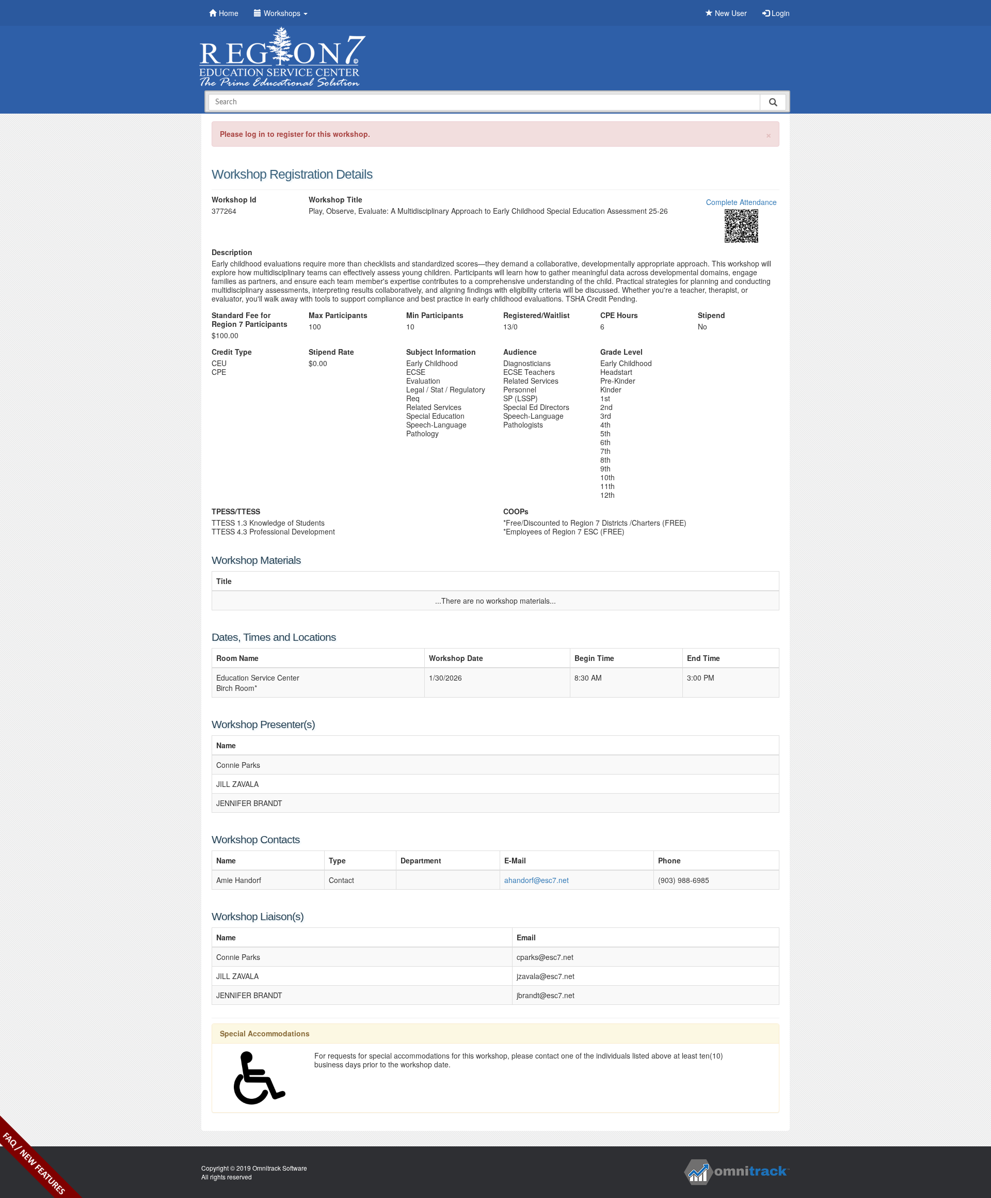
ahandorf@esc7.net (536, 880)
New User (730, 13)
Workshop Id (234, 199)
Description (232, 252)
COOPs (516, 511)
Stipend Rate (331, 352)
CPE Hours (619, 315)
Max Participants (338, 315)
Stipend (711, 315)
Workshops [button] (283, 13)
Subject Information (441, 352)
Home (228, 13)
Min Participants (434, 315)
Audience (520, 352)
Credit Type (232, 352)
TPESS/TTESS (236, 511)
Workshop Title (335, 199)
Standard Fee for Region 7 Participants (249, 319)
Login (780, 13)
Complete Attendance (741, 202)
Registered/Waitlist (536, 315)
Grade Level (621, 352)
